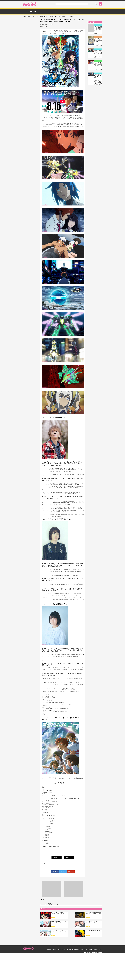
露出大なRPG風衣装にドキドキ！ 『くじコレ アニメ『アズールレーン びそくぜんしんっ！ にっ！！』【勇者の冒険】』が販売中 (98, 54)
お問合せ (90, 949)
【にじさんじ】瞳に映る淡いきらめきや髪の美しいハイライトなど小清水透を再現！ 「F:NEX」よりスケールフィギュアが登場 (98, 30)
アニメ (28, 16)
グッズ (96, 25)
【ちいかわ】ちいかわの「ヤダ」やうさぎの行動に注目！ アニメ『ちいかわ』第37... (59, 932)
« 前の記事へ (56, 857)
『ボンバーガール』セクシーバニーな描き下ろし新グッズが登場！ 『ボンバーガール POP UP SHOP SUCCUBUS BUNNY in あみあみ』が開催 (98, 66)
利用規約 (54, 949)
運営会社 (49, 949)
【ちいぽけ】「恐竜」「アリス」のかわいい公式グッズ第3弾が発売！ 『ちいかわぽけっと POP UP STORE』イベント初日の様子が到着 (98, 42)
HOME (24, 16)
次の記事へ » (69, 857)
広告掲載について (97, 949)
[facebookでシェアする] (55, 872)
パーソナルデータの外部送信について (78, 949)
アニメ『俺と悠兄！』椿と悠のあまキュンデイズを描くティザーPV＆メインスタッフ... (94, 923)
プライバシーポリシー (62, 949)
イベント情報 (97, 61)
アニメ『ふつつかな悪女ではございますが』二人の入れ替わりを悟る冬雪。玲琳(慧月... (93, 913)
